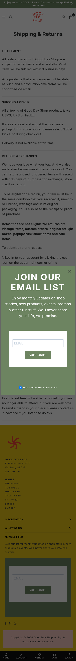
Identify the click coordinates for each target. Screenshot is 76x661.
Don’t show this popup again (40, 387)
